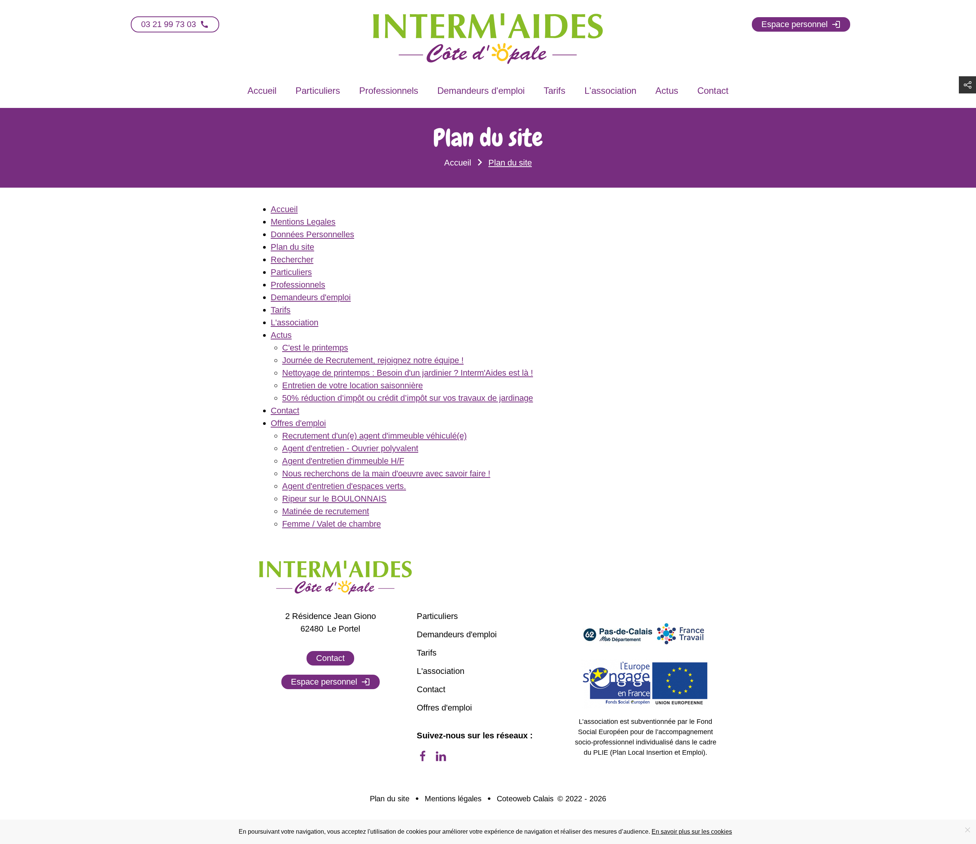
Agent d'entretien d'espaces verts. (344, 486)
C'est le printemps (315, 347)
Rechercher (292, 259)
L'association (610, 90)
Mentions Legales (303, 222)
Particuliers (317, 90)
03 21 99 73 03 (175, 24)
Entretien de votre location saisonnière (352, 385)
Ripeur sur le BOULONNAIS (334, 498)
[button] (967, 84)
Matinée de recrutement (325, 511)
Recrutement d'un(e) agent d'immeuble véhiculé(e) (374, 435)
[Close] (967, 830)
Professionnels (388, 90)
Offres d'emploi (298, 423)
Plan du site (292, 247)
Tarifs (554, 90)
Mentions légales (453, 798)
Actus (666, 90)
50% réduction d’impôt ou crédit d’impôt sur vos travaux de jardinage (407, 398)
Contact (713, 90)
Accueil (261, 90)
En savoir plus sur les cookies (692, 831)
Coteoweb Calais (525, 798)
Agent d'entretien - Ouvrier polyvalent (350, 448)
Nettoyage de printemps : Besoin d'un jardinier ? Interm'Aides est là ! (407, 373)
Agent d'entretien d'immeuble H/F (343, 461)
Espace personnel (801, 24)
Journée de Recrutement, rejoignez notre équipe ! (373, 360)
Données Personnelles (312, 234)
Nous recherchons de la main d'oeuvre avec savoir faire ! (386, 473)
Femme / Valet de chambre (331, 524)
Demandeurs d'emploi (481, 90)
